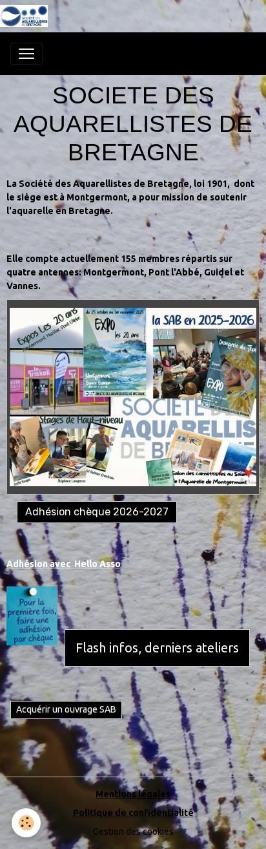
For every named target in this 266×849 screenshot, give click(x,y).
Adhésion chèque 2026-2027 (97, 512)
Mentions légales (133, 794)
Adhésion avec (40, 564)
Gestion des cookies (133, 831)
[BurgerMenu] (26, 54)
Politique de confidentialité (133, 813)
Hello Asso (97, 564)
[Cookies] (26, 822)
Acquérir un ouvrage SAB (66, 709)
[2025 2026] (133, 397)
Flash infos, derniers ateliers (157, 647)
